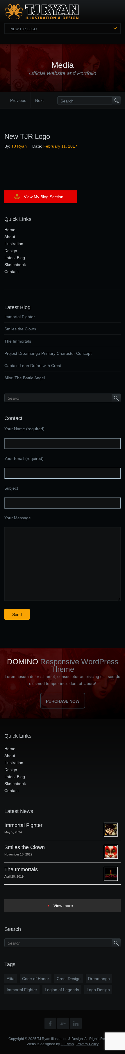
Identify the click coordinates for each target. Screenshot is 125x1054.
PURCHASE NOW (62, 701)
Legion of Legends (62, 989)
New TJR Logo (23, 29)
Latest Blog (14, 257)
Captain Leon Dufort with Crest (32, 365)
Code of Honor (35, 978)
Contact (11, 271)
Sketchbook (15, 264)
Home (9, 229)
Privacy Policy (87, 1044)
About (9, 236)
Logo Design (98, 989)
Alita (11, 978)
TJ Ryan (19, 146)
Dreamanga (99, 978)
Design (10, 250)
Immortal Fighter (19, 316)
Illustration (13, 243)
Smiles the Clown (20, 329)
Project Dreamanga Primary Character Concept (48, 353)
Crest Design (69, 978)
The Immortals (17, 341)
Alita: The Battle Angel (24, 377)
